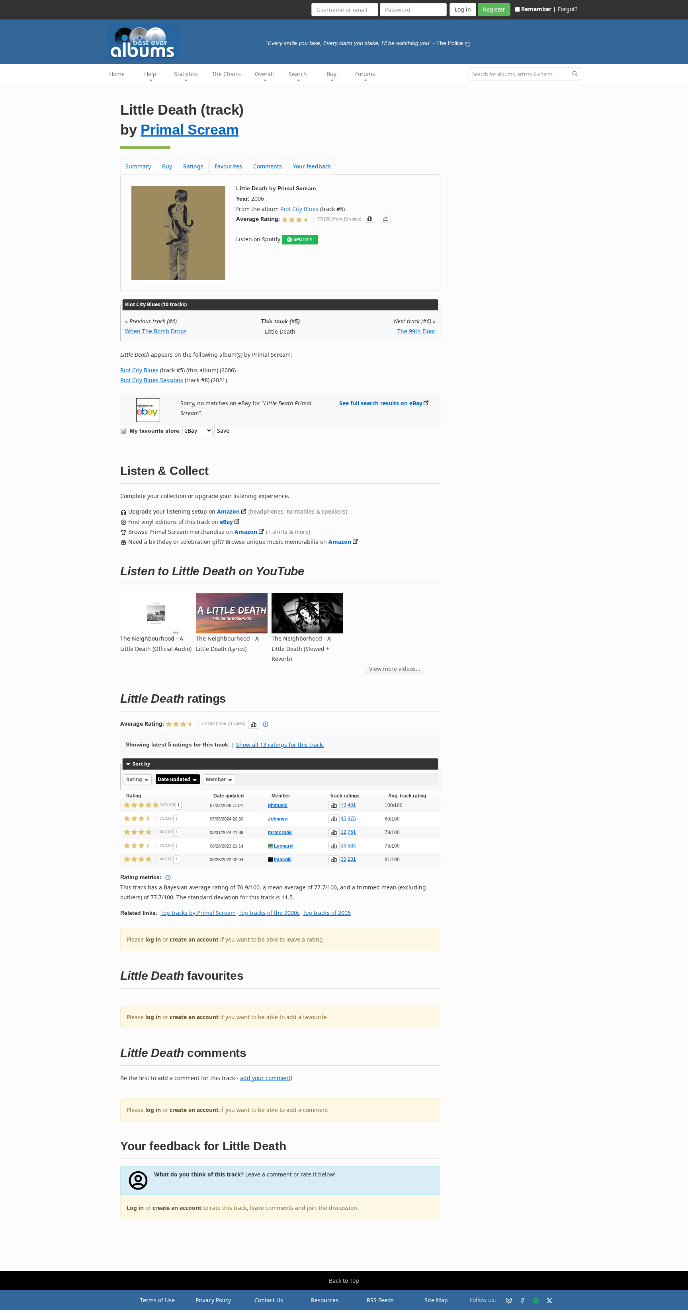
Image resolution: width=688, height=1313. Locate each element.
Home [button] (117, 74)
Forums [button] (365, 74)
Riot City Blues (299, 209)
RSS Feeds (380, 1300)
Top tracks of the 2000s (269, 912)
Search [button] (298, 74)
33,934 (348, 845)
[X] (546, 1300)
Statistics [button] (186, 74)
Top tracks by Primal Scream (198, 912)
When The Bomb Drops (156, 331)
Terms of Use (157, 1300)
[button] (369, 218)
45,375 (348, 818)
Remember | (538, 9)
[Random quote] (468, 43)
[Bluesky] (505, 1300)
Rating (134, 779)
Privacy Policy (213, 1300)
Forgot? (567, 9)
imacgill (282, 859)
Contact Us (268, 1300)
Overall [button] (264, 74)
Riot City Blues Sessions (151, 380)
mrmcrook (280, 832)
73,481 (348, 805)
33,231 (348, 859)
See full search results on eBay (380, 403)
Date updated (175, 779)
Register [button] (494, 9)
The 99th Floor (416, 331)
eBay (226, 522)
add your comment (265, 1078)
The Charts (226, 74)
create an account (194, 939)
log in (153, 939)
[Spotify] (532, 1300)
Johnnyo (277, 819)
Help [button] (150, 74)
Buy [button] (331, 74)
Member (216, 779)
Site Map (436, 1300)
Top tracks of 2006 (327, 912)
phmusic (277, 805)
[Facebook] (519, 1300)
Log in (135, 1207)
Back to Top (344, 1280)
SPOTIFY (302, 239)
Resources (324, 1300)
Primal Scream (189, 129)
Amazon (228, 511)
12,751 (348, 832)
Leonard (283, 846)
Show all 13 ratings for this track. (280, 744)
